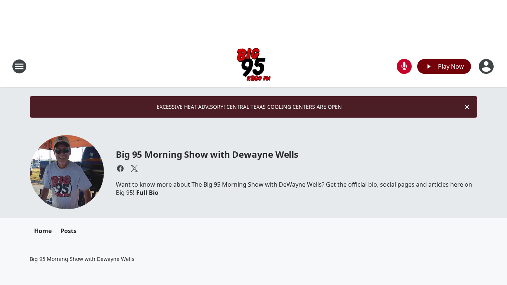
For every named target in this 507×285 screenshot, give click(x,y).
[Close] (466, 106)
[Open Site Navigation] (19, 66)
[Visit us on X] (134, 168)
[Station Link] (253, 66)
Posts (68, 231)
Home (43, 231)
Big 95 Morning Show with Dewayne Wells (207, 154)
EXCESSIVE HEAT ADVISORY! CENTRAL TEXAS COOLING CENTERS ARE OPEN (249, 106)
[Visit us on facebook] (120, 168)
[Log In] (487, 66)
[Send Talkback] (404, 66)
